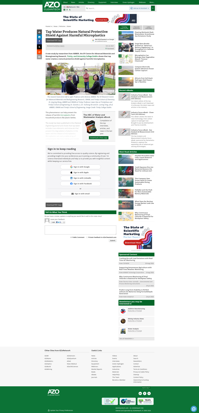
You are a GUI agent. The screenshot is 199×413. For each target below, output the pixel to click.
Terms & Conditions (140, 369)
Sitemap (136, 375)
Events (114, 358)
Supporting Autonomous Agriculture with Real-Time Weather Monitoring (135, 268)
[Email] (39, 56)
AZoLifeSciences (72, 366)
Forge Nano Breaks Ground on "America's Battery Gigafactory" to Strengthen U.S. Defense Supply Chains (144, 47)
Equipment (95, 364)
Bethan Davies (59, 46)
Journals (94, 377)
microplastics (65, 115)
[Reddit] (39, 51)
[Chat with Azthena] (194, 409)
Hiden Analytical (128, 297)
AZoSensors (71, 356)
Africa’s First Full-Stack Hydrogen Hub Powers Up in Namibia (144, 80)
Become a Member (118, 380)
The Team (115, 377)
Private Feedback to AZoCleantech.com (102, 237)
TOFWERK (126, 263)
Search (135, 358)
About (135, 356)
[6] (125, 216)
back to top (145, 388)
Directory (94, 361)
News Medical (72, 364)
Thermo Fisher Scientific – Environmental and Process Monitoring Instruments (135, 283)
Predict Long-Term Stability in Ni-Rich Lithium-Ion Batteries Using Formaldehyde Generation (136, 292)
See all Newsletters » (127, 339)
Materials (115, 372)
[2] (125, 47)
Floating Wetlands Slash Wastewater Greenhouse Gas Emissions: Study (144, 34)
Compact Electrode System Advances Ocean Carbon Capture (144, 68)
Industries (115, 369)
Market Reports (96, 369)
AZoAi (69, 361)
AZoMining (48, 369)
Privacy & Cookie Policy (141, 372)
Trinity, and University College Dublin (82, 56)
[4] (125, 70)
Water (69, 26)
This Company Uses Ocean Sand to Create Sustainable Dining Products (143, 181)
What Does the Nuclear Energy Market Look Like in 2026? (144, 203)
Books (93, 372)
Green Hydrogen (118, 364)
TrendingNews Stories (124, 27)
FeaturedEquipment (136, 27)
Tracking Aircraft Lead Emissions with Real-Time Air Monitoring (136, 259)
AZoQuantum (71, 358)
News (56, 26)
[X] (39, 46)
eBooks (93, 375)
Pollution (62, 26)
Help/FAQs (116, 375)
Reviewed (110, 48)
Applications (116, 366)
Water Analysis (133, 329)
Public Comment (78, 237)
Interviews (116, 361)
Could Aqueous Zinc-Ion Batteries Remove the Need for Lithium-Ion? (144, 169)
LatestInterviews (148, 27)
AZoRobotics (49, 361)
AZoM (47, 356)
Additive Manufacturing (136, 309)
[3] (125, 59)
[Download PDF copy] (39, 31)
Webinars (94, 366)
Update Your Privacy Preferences (61, 410)
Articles (94, 358)
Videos (114, 356)
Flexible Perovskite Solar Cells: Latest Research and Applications (144, 157)
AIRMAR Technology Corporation (133, 272)
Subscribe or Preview (134, 311)
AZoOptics (48, 364)
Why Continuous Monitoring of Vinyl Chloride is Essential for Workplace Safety (144, 215)
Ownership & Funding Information (141, 381)
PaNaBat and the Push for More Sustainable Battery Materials (143, 192)
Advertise (136, 366)
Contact (136, 364)
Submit (112, 240)
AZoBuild (48, 366)
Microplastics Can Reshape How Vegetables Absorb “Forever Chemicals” (144, 58)
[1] (125, 36)
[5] (125, 82)
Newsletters (137, 361)
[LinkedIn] (39, 36)
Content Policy (138, 377)
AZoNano (48, 358)
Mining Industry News (136, 319)
